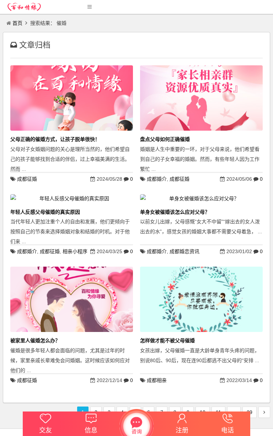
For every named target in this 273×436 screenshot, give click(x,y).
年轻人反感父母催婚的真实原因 (45, 212)
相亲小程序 (75, 251)
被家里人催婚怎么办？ (35, 340)
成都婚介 (157, 179)
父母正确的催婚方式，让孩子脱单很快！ (55, 139)
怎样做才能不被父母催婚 (167, 340)
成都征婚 (27, 179)
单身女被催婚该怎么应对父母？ (175, 212)
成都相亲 (157, 380)
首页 (17, 23)
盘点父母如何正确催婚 (165, 139)
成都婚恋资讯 (184, 251)
